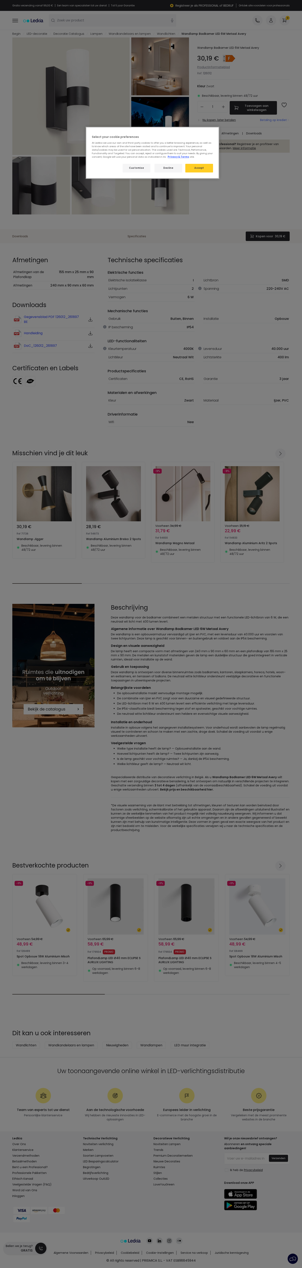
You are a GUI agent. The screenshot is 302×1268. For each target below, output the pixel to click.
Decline (168, 168)
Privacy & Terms (178, 156)
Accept (199, 168)
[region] (152, 153)
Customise (136, 168)
